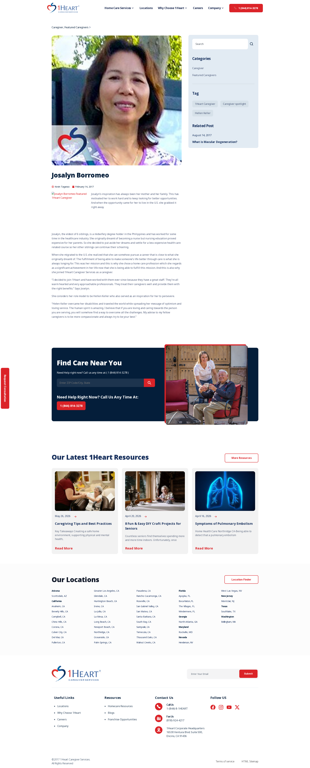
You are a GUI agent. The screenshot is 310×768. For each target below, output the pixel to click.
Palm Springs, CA (102, 642)
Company (214, 8)
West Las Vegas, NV (231, 590)
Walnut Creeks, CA (145, 642)
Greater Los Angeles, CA (106, 590)
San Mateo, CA (144, 611)
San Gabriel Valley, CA (147, 606)
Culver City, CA (59, 632)
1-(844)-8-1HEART (177, 708)
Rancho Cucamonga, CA (148, 595)
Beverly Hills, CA (60, 611)
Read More (64, 548)
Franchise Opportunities (122, 719)
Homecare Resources (120, 706)
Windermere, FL (187, 611)
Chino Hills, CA (59, 621)
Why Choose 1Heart (171, 8)
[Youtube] (229, 707)
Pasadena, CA (143, 590)
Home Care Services (117, 8)
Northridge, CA (101, 632)
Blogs (111, 713)
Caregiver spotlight (234, 104)
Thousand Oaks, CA (146, 637)
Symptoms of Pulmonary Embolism (224, 523)
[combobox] (220, 44)
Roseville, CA (143, 601)
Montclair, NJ (227, 601)
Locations (146, 8)
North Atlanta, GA (188, 621)
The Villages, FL (187, 606)
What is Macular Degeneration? (214, 142)
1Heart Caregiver (205, 104)
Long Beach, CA (102, 621)
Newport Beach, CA (104, 626)
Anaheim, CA (58, 606)
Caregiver (57, 27)
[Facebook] (213, 707)
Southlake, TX (228, 611)
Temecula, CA (143, 632)
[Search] (252, 44)
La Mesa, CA (100, 616)
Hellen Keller (203, 113)
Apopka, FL (184, 595)
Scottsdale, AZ (59, 595)
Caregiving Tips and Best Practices (83, 523)
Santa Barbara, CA (145, 616)
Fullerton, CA (58, 642)
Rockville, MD (186, 632)
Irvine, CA (99, 606)
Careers (198, 8)
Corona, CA (57, 626)
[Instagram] (221, 707)
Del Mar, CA (58, 637)
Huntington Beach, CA (105, 601)
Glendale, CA (100, 595)
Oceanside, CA (101, 637)
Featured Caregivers (76, 27)
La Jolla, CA (99, 611)
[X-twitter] (237, 707)
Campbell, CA (58, 616)
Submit (248, 673)
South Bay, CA (143, 621)
